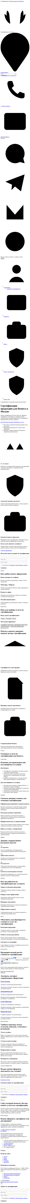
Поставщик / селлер (11, 618)
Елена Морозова (6, 1001)
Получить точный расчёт (7, 971)
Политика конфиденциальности (12, 1173)
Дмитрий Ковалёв (7, 991)
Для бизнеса (20, 1)
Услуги (5, 1156)
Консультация (14, 1182)
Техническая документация (17, 626)
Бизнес (3, 618)
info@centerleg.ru (8, 1144)
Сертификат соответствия (7, 624)
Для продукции (13, 1)
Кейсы (5, 1159)
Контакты (6, 1162)
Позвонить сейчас (5, 1079)
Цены (5, 1158)
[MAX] (15, 226)
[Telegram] (15, 197)
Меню (2, 258)
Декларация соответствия (21, 624)
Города (5, 1176)
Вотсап (8, 1182)
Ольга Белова (5, 981)
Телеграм (12, 1129)
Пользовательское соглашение (12, 1175)
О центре (6, 1160)
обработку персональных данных (19, 565)
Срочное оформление (6, 550)
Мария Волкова (6, 1011)
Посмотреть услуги (19, 422)
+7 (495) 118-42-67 (5, 1129)
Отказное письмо (5, 626)
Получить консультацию (7, 422)
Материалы (7, 1177)
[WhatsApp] (15, 167)
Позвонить (3, 1182)
